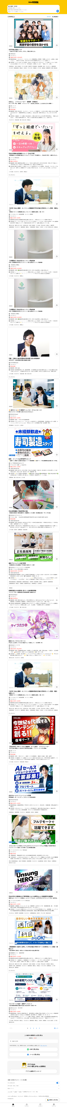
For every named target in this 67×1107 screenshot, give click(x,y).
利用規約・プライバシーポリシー (31, 1096)
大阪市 (20, 1091)
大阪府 (15, 1091)
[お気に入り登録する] (57, 45)
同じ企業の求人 (12, 174)
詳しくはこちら (44, 1045)
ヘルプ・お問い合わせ (12, 1096)
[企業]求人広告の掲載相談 (43, 1096)
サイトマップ (20, 1096)
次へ (55, 1028)
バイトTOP (10, 1091)
